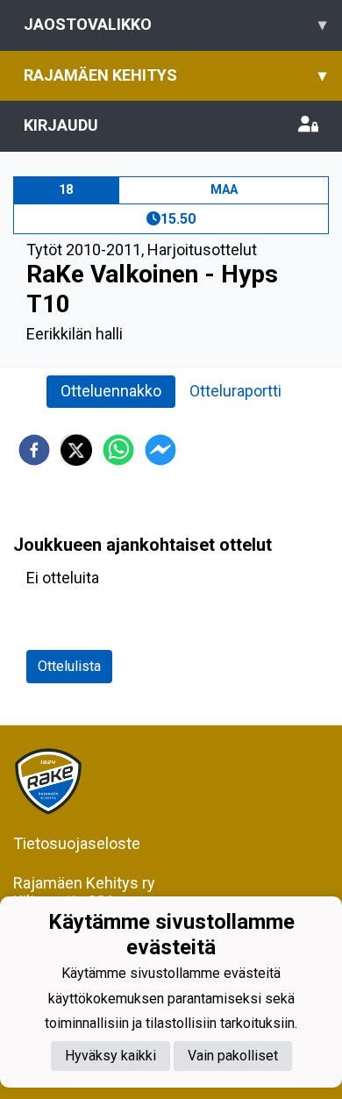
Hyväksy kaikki (110, 1055)
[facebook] (34, 450)
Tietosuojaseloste (76, 843)
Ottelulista (69, 666)
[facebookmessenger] (160, 450)
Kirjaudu (61, 125)
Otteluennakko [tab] (111, 391)
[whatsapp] (118, 450)
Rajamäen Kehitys (175, 75)
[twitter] (76, 450)
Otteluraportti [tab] (235, 391)
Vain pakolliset (233, 1055)
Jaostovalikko (175, 24)
